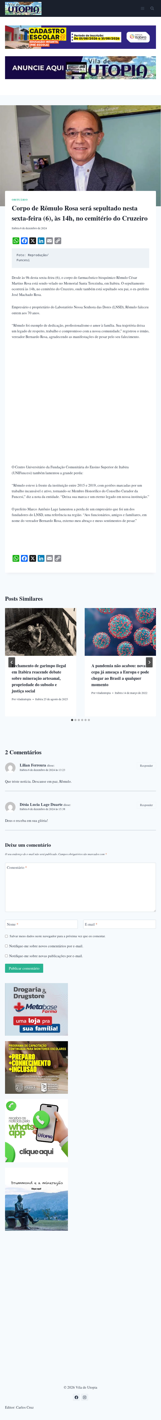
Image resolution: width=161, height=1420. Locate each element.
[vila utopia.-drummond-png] (36, 1199)
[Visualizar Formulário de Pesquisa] (152, 8)
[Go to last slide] (11, 662)
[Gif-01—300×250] (36, 1009)
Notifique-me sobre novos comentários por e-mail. (46, 946)
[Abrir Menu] (142, 8)
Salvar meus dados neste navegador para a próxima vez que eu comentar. (57, 936)
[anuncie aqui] (80, 78)
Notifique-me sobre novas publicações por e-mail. (46, 956)
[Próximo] (149, 662)
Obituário (19, 199)
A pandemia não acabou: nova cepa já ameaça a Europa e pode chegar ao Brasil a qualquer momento (120, 675)
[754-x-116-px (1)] (80, 47)
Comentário (17, 867)
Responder (146, 766)
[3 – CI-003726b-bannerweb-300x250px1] (36, 1067)
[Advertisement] (80, 375)
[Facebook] (76, 1397)
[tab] (72, 720)
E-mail (91, 924)
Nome (12, 924)
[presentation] (40, 632)
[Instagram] (84, 1397)
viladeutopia (24, 699)
